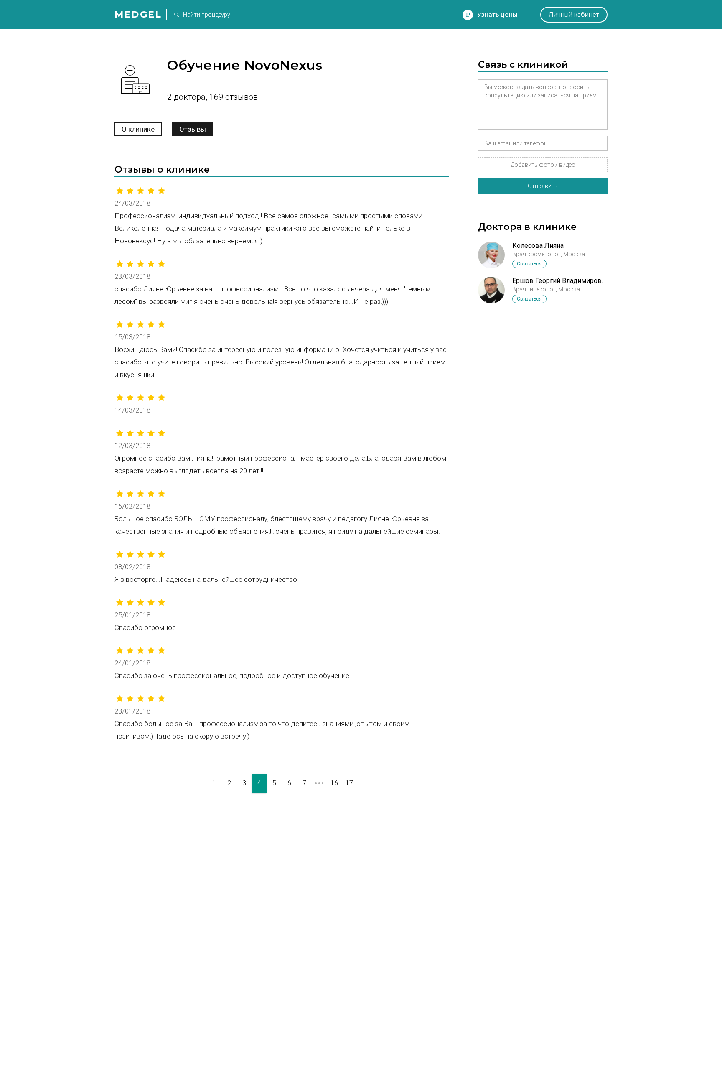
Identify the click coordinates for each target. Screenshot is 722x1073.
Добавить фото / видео (543, 164)
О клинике (138, 129)
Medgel (138, 14)
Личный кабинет (574, 14)
